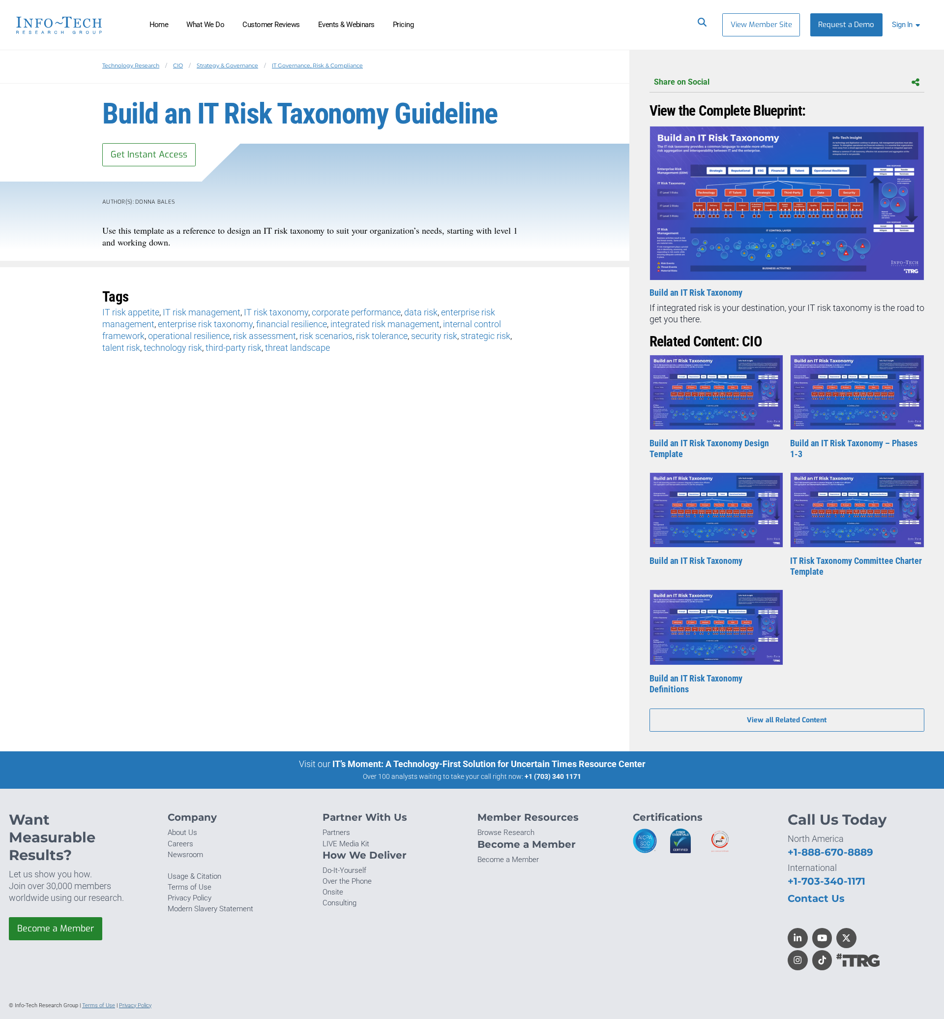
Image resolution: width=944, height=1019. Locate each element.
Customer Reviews (271, 24)
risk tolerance (382, 336)
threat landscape (297, 347)
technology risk (173, 347)
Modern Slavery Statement (210, 908)
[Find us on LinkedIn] (798, 938)
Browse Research (505, 832)
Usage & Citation (194, 876)
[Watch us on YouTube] (822, 938)
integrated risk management (385, 324)
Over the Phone (347, 881)
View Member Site (761, 25)
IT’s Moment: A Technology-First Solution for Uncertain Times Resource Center (489, 764)
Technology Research (130, 65)
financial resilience (291, 324)
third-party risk (234, 347)
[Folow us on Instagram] (798, 960)
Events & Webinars (346, 24)
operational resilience (189, 336)
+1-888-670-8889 (830, 852)
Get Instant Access (149, 154)
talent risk (121, 347)
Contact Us (816, 898)
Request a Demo (846, 25)
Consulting (339, 902)
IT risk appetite (130, 312)
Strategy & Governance (227, 65)
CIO (178, 65)
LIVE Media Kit (346, 843)
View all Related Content (786, 720)
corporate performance (356, 312)
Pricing (403, 24)
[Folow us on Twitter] (846, 938)
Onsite (333, 892)
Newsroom (185, 854)
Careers (180, 843)
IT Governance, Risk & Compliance (317, 65)
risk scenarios (326, 336)
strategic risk (485, 336)
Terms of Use (189, 887)
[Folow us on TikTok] (822, 960)
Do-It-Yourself (344, 870)
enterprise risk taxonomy (205, 324)
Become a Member (55, 928)
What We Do (205, 24)
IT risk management (201, 312)
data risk (421, 312)
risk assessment (264, 336)
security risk (434, 336)
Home (159, 24)
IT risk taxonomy (276, 312)
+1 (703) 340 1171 (553, 776)
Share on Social (681, 82)
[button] (907, 25)
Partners (336, 832)
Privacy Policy (189, 898)
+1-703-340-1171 (826, 881)
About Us (182, 832)
